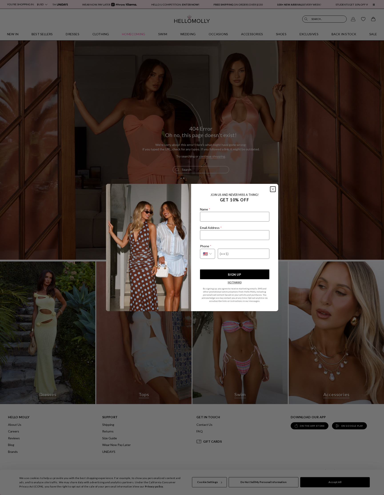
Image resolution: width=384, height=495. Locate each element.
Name (205, 209)
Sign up (234, 274)
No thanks (235, 282)
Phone (205, 246)
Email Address (211, 228)
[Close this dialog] (273, 189)
